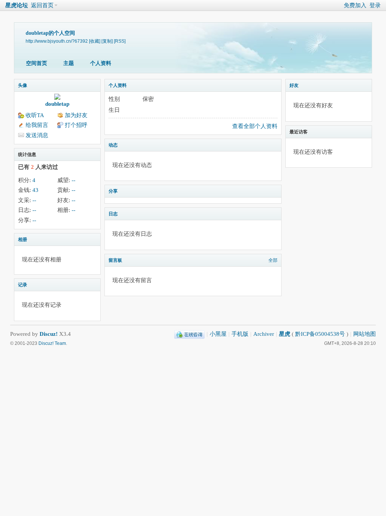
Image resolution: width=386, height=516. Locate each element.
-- (73, 180)
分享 (113, 191)
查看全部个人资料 (254, 126)
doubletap (57, 104)
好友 (294, 85)
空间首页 (36, 63)
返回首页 (42, 5)
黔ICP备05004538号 (320, 334)
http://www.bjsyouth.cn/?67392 (57, 41)
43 (35, 190)
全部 (272, 260)
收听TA (35, 115)
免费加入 (355, 5)
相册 (22, 239)
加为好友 (76, 115)
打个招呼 (76, 125)
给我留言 (37, 125)
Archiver (263, 334)
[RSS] (120, 41)
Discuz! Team (52, 343)
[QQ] (189, 334)
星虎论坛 (16, 5)
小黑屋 (218, 334)
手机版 (239, 334)
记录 (22, 284)
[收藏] (94, 41)
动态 (113, 145)
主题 (68, 63)
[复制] (107, 41)
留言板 (115, 260)
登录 (375, 5)
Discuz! (49, 334)
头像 (22, 85)
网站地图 (364, 334)
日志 (113, 213)
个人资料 (100, 63)
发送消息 (37, 135)
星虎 (284, 334)
